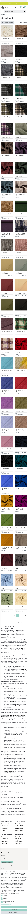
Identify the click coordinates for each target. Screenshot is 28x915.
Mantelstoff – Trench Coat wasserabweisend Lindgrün (6, 607)
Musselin (3, 830)
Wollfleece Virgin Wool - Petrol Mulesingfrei (7, 371)
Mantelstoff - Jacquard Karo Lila (6, 136)
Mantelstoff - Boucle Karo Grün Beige (20, 332)
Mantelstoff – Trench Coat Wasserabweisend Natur (20, 607)
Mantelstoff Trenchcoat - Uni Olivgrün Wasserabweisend (6, 312)
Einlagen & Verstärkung (9, 771)
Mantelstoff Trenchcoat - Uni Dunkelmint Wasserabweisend (20, 273)
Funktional (5, 902)
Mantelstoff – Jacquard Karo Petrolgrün (19, 98)
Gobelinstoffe (18, 843)
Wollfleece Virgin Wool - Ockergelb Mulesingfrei (7, 548)
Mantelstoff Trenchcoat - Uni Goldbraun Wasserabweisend (6, 273)
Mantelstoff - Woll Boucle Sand (6, 59)
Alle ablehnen (14, 909)
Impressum (19, 890)
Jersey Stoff (18, 823)
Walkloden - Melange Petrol (6, 195)
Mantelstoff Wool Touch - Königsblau (20, 489)
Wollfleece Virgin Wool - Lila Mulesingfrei (7, 410)
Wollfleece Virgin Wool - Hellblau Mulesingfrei (7, 430)
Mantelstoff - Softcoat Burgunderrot (7, 568)
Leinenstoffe (4, 825)
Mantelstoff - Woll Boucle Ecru (6, 39)
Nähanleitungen (12, 701)
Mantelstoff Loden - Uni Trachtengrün (20, 214)
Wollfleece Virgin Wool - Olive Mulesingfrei (21, 410)
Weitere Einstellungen (6, 904)
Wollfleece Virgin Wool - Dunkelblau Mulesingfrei (7, 391)
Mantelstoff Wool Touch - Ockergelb (6, 509)
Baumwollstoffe (5, 823)
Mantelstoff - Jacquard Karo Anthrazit (5, 98)
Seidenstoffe (18, 841)
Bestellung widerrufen (7, 862)
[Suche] (24, 11)
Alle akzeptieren (14, 906)
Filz (2, 836)
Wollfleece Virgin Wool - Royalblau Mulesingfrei (7, 489)
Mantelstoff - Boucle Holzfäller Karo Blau (20, 234)
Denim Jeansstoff (19, 825)
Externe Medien (6, 899)
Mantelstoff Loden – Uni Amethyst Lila (6, 234)
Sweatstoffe (4, 828)
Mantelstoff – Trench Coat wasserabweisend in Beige (20, 587)
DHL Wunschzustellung (8, 901)
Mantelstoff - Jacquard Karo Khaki (6, 117)
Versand (3, 855)
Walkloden (24, 669)
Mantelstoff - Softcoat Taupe (21, 548)
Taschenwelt (8, 713)
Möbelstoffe (4, 843)
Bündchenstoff (19, 828)
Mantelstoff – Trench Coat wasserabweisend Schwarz (20, 568)
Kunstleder (4, 840)
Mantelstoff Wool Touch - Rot (20, 352)
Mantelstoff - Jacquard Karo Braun (20, 117)
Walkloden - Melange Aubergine (20, 156)
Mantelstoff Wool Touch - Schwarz (6, 469)
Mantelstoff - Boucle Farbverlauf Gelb (20, 371)
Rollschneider (15, 734)
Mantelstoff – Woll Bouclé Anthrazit (6, 78)
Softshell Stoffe (5, 841)
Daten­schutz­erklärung (14, 893)
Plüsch (21, 648)
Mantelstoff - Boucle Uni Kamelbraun (6, 214)
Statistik (5, 897)
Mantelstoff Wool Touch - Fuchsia (20, 509)
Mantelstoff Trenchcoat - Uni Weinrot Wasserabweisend (6, 293)
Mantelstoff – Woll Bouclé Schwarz (20, 59)
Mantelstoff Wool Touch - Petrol (20, 469)
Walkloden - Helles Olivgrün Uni (20, 136)
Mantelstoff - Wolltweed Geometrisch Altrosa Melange (20, 253)
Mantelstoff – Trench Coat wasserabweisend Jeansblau (6, 587)
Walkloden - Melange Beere (6, 175)
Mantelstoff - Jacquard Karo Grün (20, 78)
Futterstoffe (21, 769)
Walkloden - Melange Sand (20, 195)
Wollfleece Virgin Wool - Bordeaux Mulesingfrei (21, 391)
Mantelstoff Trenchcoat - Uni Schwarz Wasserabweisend (20, 312)
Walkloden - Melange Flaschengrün (20, 175)
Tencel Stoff (18, 836)
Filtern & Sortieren (9, 22)
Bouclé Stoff (18, 838)
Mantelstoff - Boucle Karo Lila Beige (6, 352)
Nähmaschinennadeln (9, 769)
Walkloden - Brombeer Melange (7, 332)
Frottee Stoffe (17, 705)
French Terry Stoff (19, 827)
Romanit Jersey (19, 830)
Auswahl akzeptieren (14, 912)
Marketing (5, 898)
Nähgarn (16, 769)
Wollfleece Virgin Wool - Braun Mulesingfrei (21, 430)
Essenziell (5, 895)
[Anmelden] (16, 7)
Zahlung (3, 858)
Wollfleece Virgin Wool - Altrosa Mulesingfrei (7, 449)
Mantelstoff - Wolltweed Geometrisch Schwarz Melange (7, 253)
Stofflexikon (4, 868)
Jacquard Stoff (19, 840)
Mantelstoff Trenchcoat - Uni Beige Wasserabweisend (21, 293)
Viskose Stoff (4, 827)
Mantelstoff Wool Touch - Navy (20, 449)
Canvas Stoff (4, 838)
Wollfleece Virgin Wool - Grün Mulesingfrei (7, 528)
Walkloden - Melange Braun (6, 156)
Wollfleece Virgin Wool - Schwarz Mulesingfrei (21, 528)
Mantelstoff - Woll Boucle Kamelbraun (20, 39)
